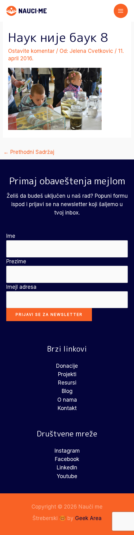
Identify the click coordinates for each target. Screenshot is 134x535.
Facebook (67, 459)
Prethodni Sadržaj (28, 152)
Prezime (16, 261)
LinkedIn (67, 467)
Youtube (67, 476)
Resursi (67, 383)
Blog (67, 391)
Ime (10, 236)
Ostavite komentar (31, 51)
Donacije (67, 366)
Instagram (67, 451)
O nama (67, 400)
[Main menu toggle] (121, 11)
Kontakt (67, 408)
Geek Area (88, 518)
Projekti (67, 374)
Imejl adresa (21, 287)
